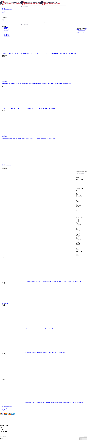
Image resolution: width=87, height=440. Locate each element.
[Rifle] (77, 220)
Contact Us (3, 410)
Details (3, 81)
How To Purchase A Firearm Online (7, 406)
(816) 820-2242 (84, 29)
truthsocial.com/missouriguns (82, 32)
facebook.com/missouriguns (80, 31)
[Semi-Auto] (78, 201)
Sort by (6, 27)
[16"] (80, 229)
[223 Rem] (80, 230)
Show (6, 34)
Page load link (2, 415)
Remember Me (5, 17)
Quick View (5, 81)
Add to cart (3, 165)
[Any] (79, 181)
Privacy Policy (4, 409)
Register (3, 20)
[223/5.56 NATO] (78, 191)
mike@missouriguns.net (81, 30)
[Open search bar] (44, 22)
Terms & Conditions (5, 408)
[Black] (77, 210)
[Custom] (0, 0)
